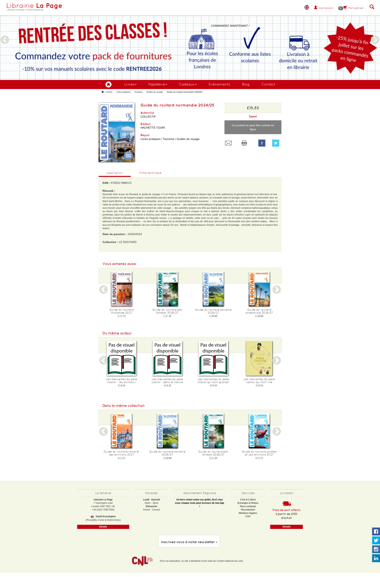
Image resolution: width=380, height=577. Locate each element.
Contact (268, 84)
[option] (190, 40)
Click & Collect (248, 499)
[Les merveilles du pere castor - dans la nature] (167, 358)
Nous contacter (248, 506)
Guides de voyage (154, 92)
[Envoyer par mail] (229, 143)
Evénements (219, 84)
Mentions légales (248, 513)
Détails (103, 526)
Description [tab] (115, 173)
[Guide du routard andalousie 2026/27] (259, 289)
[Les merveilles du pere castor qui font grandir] (213, 358)
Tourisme (138, 92)
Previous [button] (5, 35)
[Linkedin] (376, 558)
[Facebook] (262, 143)
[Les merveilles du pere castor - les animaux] (121, 358)
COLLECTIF (148, 116)
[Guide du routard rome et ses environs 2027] (121, 431)
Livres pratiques (123, 92)
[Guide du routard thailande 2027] (121, 289)
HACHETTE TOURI (153, 127)
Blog (246, 84)
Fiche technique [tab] (150, 172)
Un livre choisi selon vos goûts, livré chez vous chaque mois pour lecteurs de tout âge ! (199, 503)
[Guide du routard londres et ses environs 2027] (259, 431)
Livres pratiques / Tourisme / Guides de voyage (170, 138)
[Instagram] (376, 549)
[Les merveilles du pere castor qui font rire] (259, 358)
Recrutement (248, 509)
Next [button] (375, 35)
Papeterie (156, 84)
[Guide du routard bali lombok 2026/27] (167, 289)
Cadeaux (187, 84)
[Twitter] (277, 143)
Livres (129, 84)
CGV (248, 516)
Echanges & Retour (248, 503)
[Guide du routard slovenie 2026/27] (213, 289)
